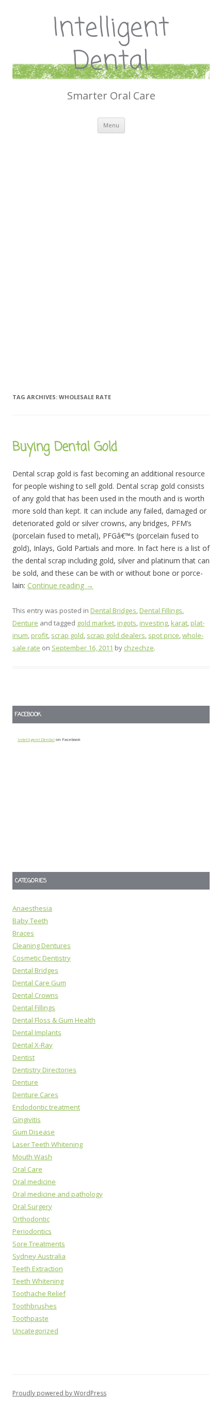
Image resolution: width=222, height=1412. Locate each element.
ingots (126, 623)
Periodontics (32, 1231)
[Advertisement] (111, 249)
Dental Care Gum (39, 982)
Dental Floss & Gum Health (54, 1020)
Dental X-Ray (32, 1045)
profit (39, 635)
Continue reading (60, 585)
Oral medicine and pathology (57, 1194)
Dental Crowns (35, 995)
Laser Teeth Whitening (47, 1144)
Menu (111, 125)
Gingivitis (26, 1119)
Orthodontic (31, 1219)
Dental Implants (36, 1032)
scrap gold (67, 635)
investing (153, 623)
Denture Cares (35, 1094)
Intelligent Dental (111, 45)
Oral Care (27, 1169)
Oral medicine (34, 1181)
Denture (25, 623)
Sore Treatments (38, 1243)
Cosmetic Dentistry (41, 958)
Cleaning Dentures (41, 945)
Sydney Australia (39, 1256)
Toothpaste (30, 1318)
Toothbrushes (34, 1306)
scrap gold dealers (116, 635)
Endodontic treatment (46, 1107)
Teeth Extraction (37, 1268)
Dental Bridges (113, 610)
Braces (23, 933)
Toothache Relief (39, 1293)
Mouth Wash (32, 1156)
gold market (95, 623)
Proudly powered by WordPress (59, 1393)
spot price (163, 635)
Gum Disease (33, 1132)
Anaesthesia (32, 908)
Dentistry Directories (44, 1069)
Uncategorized (35, 1330)
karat (179, 623)
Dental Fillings (160, 610)
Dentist (23, 1057)
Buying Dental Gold (64, 447)
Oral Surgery (32, 1206)
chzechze (139, 647)
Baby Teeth (30, 920)
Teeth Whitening (38, 1281)
